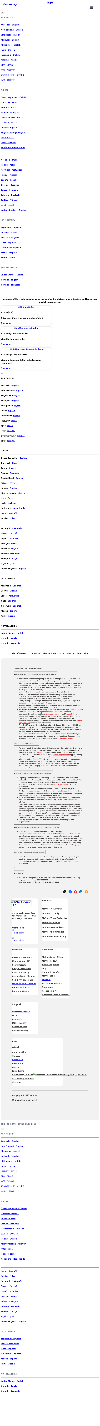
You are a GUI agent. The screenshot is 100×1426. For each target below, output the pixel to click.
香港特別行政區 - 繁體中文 (13, 75)
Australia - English (10, 24)
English (15, 385)
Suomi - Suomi (8, 107)
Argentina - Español (11, 227)
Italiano (12, 503)
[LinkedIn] (80, 892)
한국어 (14, 420)
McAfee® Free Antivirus (53, 927)
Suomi (12, 468)
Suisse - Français (9, 190)
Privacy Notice (70, 714)
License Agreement (53, 714)
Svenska (15, 543)
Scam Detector (67, 653)
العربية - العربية (7, 205)
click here (53, 707)
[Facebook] (70, 893)
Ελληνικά (14, 483)
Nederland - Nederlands (13, 147)
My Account (27, 707)
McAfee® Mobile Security (54, 936)
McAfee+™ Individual (52, 909)
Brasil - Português (10, 237)
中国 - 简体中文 (8, 70)
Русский (13, 533)
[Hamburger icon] (91, 7)
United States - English (12, 274)
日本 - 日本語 (7, 65)
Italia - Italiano (8, 142)
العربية (11, 563)
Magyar (22, 493)
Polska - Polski (8, 164)
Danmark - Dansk (10, 102)
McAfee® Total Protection (54, 918)
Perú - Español (8, 257)
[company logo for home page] (10, 4)
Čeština (23, 458)
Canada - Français (10, 284)
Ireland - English (9, 127)
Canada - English (9, 279)
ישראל (11, 498)
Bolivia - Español (9, 232)
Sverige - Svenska (10, 185)
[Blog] (86, 893)
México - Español (9, 252)
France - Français (10, 112)
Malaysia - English (10, 39)
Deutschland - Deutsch (12, 117)
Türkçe (13, 558)
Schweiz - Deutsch (10, 195)
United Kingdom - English (13, 210)
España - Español (9, 180)
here (69, 861)
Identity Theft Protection (44, 653)
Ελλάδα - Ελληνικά (9, 122)
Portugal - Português (11, 169)
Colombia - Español (11, 247)
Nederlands (19, 508)
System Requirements (61, 755)
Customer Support (75, 710)
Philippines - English (10, 45)
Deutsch (20, 478)
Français (14, 473)
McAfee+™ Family (50, 913)
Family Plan (82, 653)
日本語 (10, 425)
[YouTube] (75, 893)
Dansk (15, 463)
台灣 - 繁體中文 (8, 80)
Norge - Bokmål (9, 159)
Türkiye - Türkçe (9, 200)
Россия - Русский (9, 175)
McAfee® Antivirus (51, 922)
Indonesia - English (10, 55)
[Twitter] (64, 892)
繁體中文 (21, 435)
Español (14, 538)
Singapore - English (10, 34)
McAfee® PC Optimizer (53, 932)
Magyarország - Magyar (13, 132)
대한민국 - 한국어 (9, 60)
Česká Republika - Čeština (14, 97)
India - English (8, 50)
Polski (12, 518)
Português (17, 528)
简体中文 (11, 430)
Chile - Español (8, 242)
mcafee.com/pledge (27, 768)
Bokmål (13, 513)
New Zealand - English (12, 29)
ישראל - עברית (7, 137)
